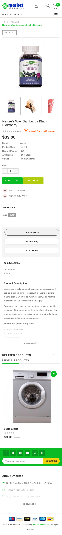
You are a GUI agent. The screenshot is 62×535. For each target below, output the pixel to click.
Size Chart (31, 250)
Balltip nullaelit (11, 429)
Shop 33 (15, 22)
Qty (4, 165)
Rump (12, 215)
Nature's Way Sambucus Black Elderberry (22, 25)
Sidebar (10, 33)
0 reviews (17, 131)
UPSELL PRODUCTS (15, 360)
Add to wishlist (17, 190)
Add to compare (18, 196)
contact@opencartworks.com (20, 490)
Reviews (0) (31, 241)
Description (32, 232)
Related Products (16, 355)
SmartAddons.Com (41, 525)
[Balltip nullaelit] (31, 397)
